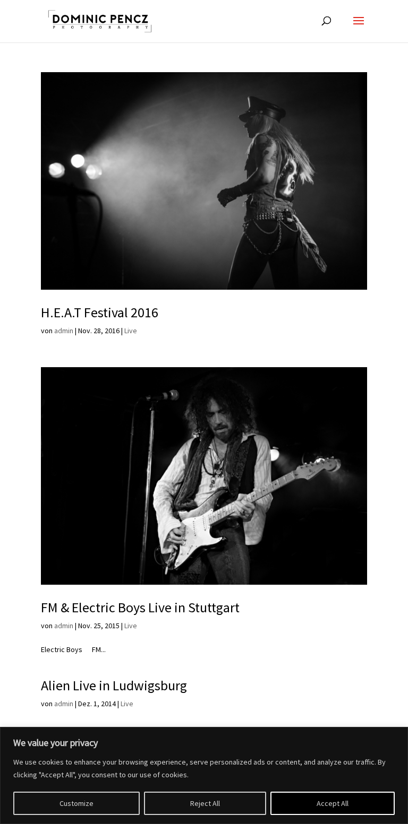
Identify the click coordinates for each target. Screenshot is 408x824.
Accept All (332, 803)
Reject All (205, 803)
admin (63, 330)
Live (130, 330)
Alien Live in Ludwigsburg (114, 685)
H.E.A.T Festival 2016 (99, 312)
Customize (77, 803)
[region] (204, 775)
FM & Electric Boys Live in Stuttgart (140, 607)
